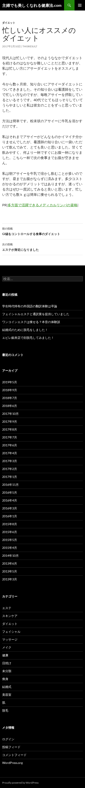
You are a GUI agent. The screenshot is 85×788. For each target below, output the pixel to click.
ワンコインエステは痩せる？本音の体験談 (31, 322)
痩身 (5, 679)
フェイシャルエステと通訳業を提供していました (35, 314)
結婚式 (6, 687)
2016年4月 (9, 500)
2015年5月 (9, 540)
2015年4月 (9, 547)
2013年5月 (9, 571)
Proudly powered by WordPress (20, 782)
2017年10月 (10, 413)
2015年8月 (9, 524)
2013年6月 (9, 563)
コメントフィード (14, 755)
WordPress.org (12, 763)
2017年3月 (9, 461)
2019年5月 (9, 382)
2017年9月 (9, 421)
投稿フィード (11, 747)
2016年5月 (9, 492)
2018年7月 (9, 398)
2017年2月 (9, 469)
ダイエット (8, 22)
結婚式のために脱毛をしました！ (25, 330)
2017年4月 (9, 453)
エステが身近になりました (20, 247)
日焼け (6, 663)
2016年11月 (10, 484)
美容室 (6, 694)
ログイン (8, 739)
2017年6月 (9, 445)
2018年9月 (9, 390)
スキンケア (9, 616)
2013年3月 (9, 579)
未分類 (6, 671)
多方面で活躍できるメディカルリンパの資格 (42, 205)
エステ (6, 608)
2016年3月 (9, 508)
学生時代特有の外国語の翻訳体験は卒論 (29, 306)
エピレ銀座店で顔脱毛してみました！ (28, 337)
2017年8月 (9, 429)
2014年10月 (10, 555)
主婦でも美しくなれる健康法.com (31, 5)
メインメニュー (80, 5)
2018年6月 (9, 406)
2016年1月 (9, 516)
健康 (5, 655)
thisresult (29, 46)
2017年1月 (9, 477)
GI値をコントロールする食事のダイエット (31, 231)
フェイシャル (11, 631)
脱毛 (5, 710)
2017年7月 (9, 437)
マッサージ (9, 639)
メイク (6, 647)
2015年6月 (9, 532)
